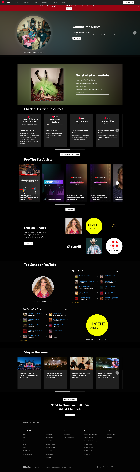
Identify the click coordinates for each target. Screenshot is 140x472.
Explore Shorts (80, 92)
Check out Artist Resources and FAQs (86, 83)
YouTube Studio (49, 454)
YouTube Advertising (69, 437)
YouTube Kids (49, 434)
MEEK (59, 97)
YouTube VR (87, 454)
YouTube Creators (88, 447)
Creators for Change (111, 434)
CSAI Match (109, 437)
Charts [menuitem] (55, 2)
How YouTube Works (28, 441)
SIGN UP (69, 8)
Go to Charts (28, 243)
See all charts (75, 302)
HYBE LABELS (90, 340)
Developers (67, 434)
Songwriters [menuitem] (45, 2)
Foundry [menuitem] (64, 2)
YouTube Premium (50, 447)
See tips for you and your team (70, 154)
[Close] (138, 6)
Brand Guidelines (56, 467)
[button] (137, 2)
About (24, 434)
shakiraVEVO (36, 302)
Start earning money (82, 86)
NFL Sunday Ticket (27, 454)
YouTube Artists (88, 444)
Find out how (70, 415)
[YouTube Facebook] (37, 422)
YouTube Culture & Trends (29, 450)
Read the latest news (70, 399)
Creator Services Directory (90, 441)
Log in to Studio (128, 2)
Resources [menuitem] (25, 2)
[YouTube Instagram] (34, 422)
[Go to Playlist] (117, 272)
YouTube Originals (50, 441)
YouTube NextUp (88, 450)
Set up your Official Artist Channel (86, 80)
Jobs (24, 444)
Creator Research (88, 437)
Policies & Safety (39, 467)
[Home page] (6, 2)
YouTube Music (49, 437)
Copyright (47, 467)
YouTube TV (49, 457)
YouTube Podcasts (50, 444)
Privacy (64, 467)
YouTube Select (49, 450)
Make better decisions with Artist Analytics (88, 89)
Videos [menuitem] (35, 2)
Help (100, 467)
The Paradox (27, 53)
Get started (77, 38)
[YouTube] (27, 467)
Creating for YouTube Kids (90, 434)
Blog (24, 437)
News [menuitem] (16, 2)
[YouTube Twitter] (30, 422)
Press (24, 447)
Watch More (70, 209)
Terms (69, 467)
